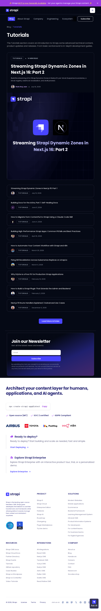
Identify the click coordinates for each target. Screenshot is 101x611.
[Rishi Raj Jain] (13, 87)
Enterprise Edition (44, 507)
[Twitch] (71, 602)
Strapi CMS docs (12, 550)
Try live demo (42, 529)
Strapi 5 (40, 500)
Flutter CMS (41, 574)
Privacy (43, 602)
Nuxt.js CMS (41, 567)
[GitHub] (63, 602)
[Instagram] (89, 602)
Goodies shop (73, 574)
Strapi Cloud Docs (13, 553)
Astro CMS (41, 571)
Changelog (41, 521)
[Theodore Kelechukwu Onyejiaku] (13, 250)
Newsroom (72, 571)
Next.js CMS (41, 557)
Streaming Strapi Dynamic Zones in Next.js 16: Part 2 (48, 69)
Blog (11, 19)
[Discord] (67, 602)
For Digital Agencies (76, 536)
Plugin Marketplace (44, 525)
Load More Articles (50, 321)
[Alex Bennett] (13, 236)
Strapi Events (11, 560)
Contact (71, 564)
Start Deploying (18, 447)
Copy (44, 406)
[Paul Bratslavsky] (13, 222)
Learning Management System (80, 514)
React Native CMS (44, 581)
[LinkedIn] (85, 602)
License (24, 602)
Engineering (52, 19)
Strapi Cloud (42, 504)
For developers (74, 525)
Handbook (72, 557)
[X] (76, 602)
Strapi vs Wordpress (14, 574)
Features (40, 511)
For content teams (75, 529)
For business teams (76, 532)
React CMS (41, 553)
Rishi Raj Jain (21, 87)
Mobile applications (76, 504)
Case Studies (11, 571)
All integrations (43, 550)
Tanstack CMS (42, 560)
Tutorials (17, 27)
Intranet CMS (73, 518)
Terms (33, 602)
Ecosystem (67, 19)
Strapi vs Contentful (13, 578)
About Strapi (23, 19)
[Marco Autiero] (13, 293)
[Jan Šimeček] (13, 265)
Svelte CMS (41, 578)
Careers (71, 560)
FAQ (69, 567)
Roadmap (41, 518)
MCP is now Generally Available (32, 3)
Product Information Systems (79, 521)
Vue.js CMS (41, 564)
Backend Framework (76, 511)
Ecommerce (73, 507)
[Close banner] (97, 3)
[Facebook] (80, 602)
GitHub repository (13, 567)
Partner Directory (12, 557)
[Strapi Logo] (13, 494)
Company (38, 19)
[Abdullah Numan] (13, 308)
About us (71, 550)
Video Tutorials (12, 581)
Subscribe (85, 19)
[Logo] (12, 10)
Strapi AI (40, 514)
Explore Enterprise (19, 471)
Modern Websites (75, 500)
